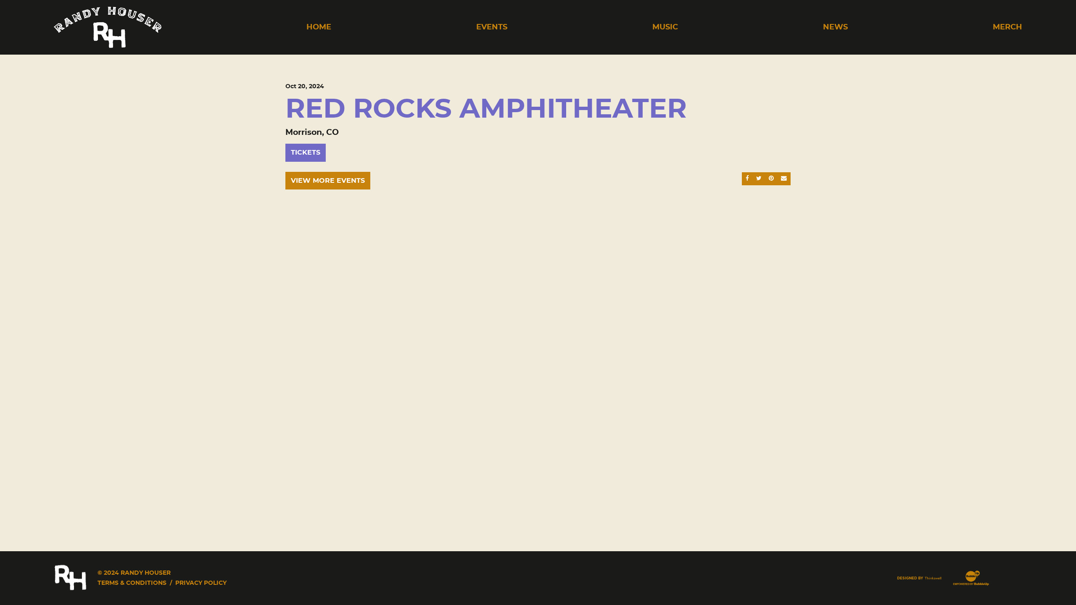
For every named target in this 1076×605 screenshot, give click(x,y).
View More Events (328, 180)
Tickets (305, 152)
